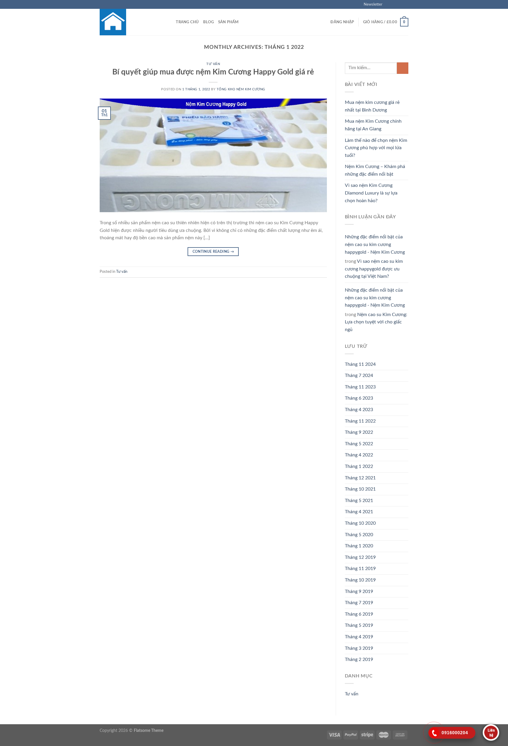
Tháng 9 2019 (359, 591)
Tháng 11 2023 (360, 387)
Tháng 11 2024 (360, 364)
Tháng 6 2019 (359, 614)
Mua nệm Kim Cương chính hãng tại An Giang (373, 125)
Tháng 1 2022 (359, 466)
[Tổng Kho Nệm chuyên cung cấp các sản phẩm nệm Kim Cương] (129, 22)
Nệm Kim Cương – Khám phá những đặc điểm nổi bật (375, 170)
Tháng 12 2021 (360, 478)
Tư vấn (213, 64)
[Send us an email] (405, 4)
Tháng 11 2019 (360, 568)
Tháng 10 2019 (360, 580)
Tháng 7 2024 (359, 375)
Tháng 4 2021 (359, 511)
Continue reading (213, 251)
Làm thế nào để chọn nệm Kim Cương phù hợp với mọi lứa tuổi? (376, 148)
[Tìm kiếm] (169, 22)
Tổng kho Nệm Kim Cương (241, 89)
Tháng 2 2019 (359, 659)
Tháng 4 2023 (359, 409)
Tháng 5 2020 (359, 534)
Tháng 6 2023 (359, 398)
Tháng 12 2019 (360, 557)
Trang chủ (187, 22)
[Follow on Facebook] (388, 4)
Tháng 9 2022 (359, 432)
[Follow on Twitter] (400, 4)
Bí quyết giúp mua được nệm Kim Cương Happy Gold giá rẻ (213, 72)
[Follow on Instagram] (394, 4)
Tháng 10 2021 (360, 489)
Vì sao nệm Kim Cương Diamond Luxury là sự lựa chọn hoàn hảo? (371, 193)
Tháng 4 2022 (359, 455)
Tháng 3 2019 (359, 648)
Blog (208, 22)
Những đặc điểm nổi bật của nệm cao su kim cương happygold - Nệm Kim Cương (375, 244)
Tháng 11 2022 (360, 421)
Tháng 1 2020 (359, 546)
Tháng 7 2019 (359, 602)
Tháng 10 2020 (360, 523)
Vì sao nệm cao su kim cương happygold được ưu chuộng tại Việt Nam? (374, 269)
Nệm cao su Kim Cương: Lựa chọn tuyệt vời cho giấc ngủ (376, 322)
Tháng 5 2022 (359, 443)
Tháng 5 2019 (359, 625)
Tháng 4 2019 (359, 636)
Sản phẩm (228, 22)
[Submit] (402, 68)
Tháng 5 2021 (359, 500)
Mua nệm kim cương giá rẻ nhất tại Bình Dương (372, 106)
